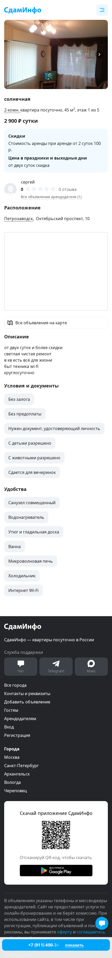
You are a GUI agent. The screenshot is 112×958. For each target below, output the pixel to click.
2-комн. (12, 110)
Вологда (12, 782)
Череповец (15, 791)
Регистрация (17, 735)
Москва (12, 757)
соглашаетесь (91, 932)
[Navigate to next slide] (101, 54)
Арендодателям (20, 718)
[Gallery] (56, 54)
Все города (15, 685)
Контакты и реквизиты (27, 693)
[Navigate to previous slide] (10, 54)
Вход (9, 727)
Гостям (11, 710)
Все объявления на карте (41, 323)
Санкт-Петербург (21, 765)
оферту (64, 932)
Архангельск (17, 774)
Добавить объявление (27, 702)
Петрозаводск (18, 218)
